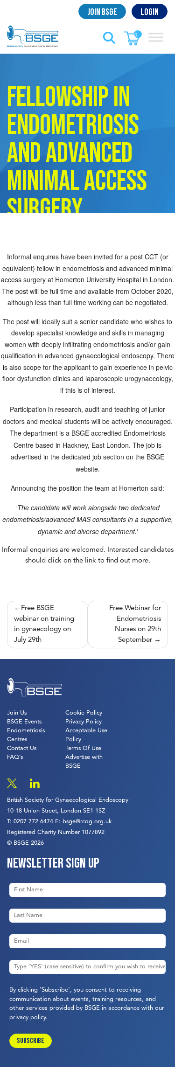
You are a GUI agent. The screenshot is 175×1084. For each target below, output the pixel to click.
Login (149, 12)
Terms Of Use (83, 748)
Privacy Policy (83, 722)
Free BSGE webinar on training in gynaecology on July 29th (44, 624)
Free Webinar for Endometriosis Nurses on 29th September (135, 624)
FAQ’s (15, 757)
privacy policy (27, 1018)
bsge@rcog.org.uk (87, 822)
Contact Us (21, 748)
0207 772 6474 (33, 822)
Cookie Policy (83, 713)
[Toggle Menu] (155, 37)
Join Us (17, 713)
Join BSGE (102, 12)
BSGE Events (24, 722)
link (90, 560)
